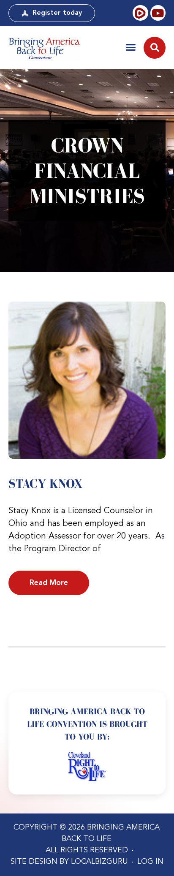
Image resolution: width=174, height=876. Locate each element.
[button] (130, 47)
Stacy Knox (45, 483)
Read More (49, 583)
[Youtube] (158, 12)
